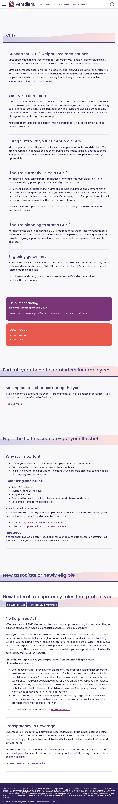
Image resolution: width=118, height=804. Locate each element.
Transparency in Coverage (42, 604)
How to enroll (45, 5)
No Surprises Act (16, 604)
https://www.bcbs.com (32, 522)
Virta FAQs (17, 339)
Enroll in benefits (79, 5)
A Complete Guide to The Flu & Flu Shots (42, 526)
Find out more (14, 404)
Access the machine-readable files (26, 763)
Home (23, 4)
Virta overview (19, 335)
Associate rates (61, 5)
